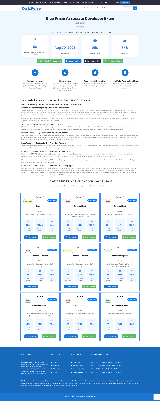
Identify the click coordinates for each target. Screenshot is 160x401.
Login (96, 8)
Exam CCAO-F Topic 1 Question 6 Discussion (107, 365)
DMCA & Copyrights (80, 372)
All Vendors (57, 369)
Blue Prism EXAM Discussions (50, 61)
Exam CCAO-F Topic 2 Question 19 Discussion (107, 362)
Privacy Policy (78, 365)
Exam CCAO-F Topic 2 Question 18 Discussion (107, 372)
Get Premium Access (114, 61)
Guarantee (76, 362)
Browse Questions (73, 61)
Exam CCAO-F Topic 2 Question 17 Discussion (107, 369)
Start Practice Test (93, 61)
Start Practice (50, 237)
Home (54, 8)
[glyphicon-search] (135, 8)
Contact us (57, 372)
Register (104, 8)
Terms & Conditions (80, 369)
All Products (63, 8)
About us (56, 365)
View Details (31, 237)
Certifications (86, 8)
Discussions (74, 8)
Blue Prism (59, 32)
